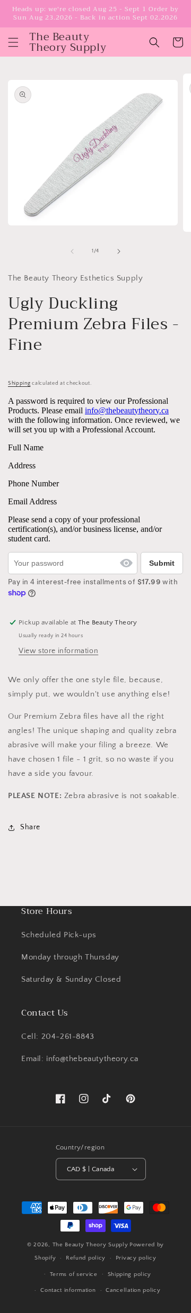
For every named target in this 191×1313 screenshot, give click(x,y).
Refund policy (86, 1258)
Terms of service (74, 1274)
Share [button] (30, 827)
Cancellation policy (133, 1290)
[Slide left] (72, 251)
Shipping (19, 383)
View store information (58, 651)
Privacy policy (136, 1258)
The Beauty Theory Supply (90, 1245)
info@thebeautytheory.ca (127, 410)
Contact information (68, 1290)
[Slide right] (119, 251)
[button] (13, 42)
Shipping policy (130, 1274)
